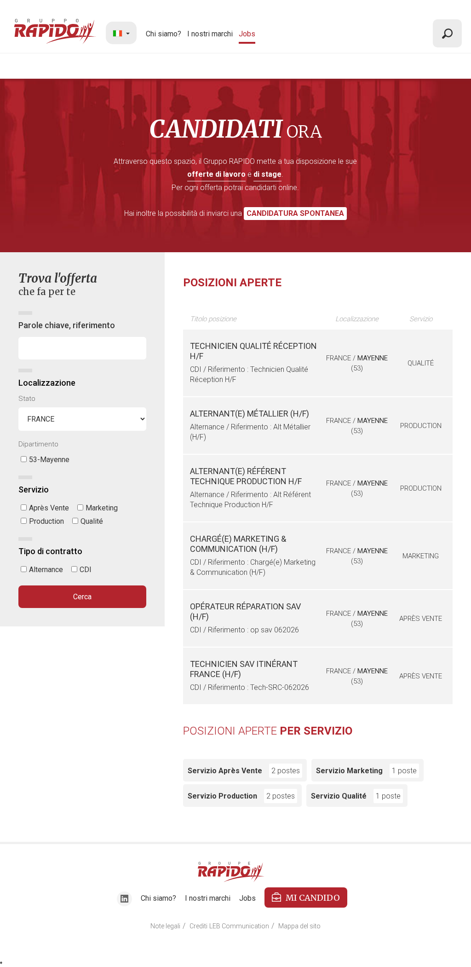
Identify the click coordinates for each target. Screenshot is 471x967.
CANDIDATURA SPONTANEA (295, 213)
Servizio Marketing (366, 770)
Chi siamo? (163, 33)
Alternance (46, 569)
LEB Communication (239, 926)
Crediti (198, 926)
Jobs (247, 33)
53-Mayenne (49, 459)
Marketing (102, 508)
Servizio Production (241, 796)
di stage (267, 174)
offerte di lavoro (216, 174)
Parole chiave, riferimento (66, 325)
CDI (86, 569)
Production (46, 521)
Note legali (165, 926)
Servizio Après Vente (244, 770)
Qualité (91, 521)
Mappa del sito (299, 926)
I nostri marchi (210, 33)
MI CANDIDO (313, 897)
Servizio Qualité (356, 796)
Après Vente (49, 508)
